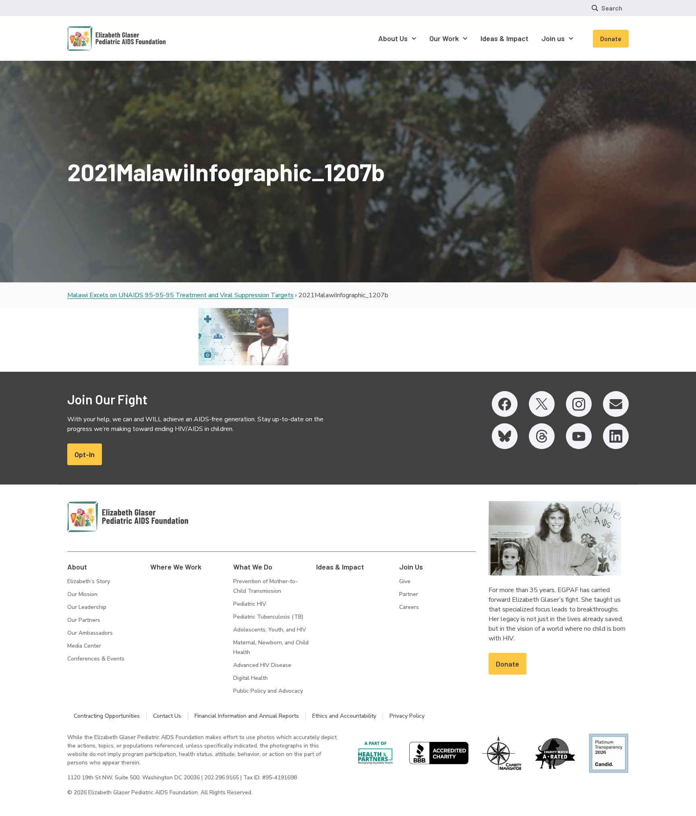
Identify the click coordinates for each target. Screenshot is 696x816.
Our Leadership (86, 607)
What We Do (252, 566)
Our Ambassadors (90, 633)
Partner (408, 594)
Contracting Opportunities (107, 716)
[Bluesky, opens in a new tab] (505, 436)
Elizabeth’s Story (88, 581)
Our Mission (82, 594)
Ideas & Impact (340, 566)
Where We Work (175, 566)
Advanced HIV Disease (262, 665)
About (77, 566)
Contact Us (167, 716)
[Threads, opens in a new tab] (542, 436)
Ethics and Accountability (344, 716)
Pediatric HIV (249, 604)
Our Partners (83, 620)
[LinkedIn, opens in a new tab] (616, 436)
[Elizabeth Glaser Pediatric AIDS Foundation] (127, 516)
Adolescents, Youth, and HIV (269, 630)
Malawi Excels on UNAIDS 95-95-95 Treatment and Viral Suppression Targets (180, 295)
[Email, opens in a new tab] (616, 404)
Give (404, 581)
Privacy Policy (407, 716)
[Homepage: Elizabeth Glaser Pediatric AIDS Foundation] (95, 38)
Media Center (84, 646)
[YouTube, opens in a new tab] (579, 436)
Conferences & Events (95, 659)
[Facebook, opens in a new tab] (505, 404)
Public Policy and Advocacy (268, 691)
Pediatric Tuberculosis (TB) (268, 617)
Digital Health (250, 678)
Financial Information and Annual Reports (247, 716)
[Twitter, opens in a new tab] (542, 404)
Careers (409, 607)
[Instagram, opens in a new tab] (579, 404)
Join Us (411, 566)
